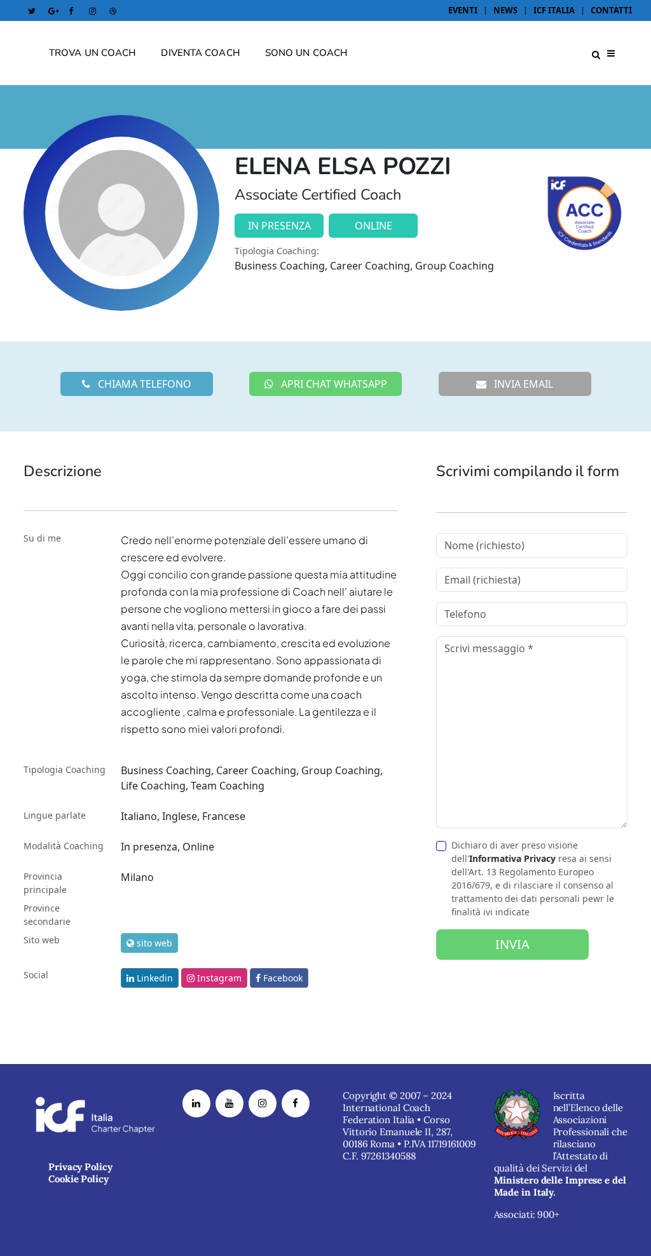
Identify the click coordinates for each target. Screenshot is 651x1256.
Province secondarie (47, 914)
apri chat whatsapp (332, 384)
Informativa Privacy (512, 858)
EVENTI (463, 10)
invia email (522, 384)
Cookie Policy (78, 1179)
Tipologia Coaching (65, 769)
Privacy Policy (80, 1167)
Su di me (42, 538)
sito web (153, 943)
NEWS (505, 10)
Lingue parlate (55, 815)
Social (36, 975)
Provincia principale (45, 883)
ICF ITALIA (554, 10)
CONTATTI (611, 10)
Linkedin (153, 978)
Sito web (42, 940)
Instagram (218, 978)
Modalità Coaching (64, 846)
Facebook (282, 978)
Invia (512, 944)
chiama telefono (143, 384)
